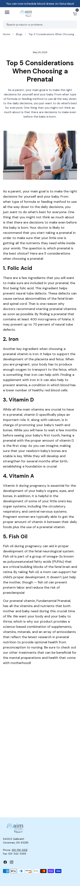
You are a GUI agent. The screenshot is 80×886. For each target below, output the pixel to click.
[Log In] (66, 14)
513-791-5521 (19, 850)
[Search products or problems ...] (7, 24)
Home (6, 34)
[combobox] (40, 25)
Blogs (19, 34)
